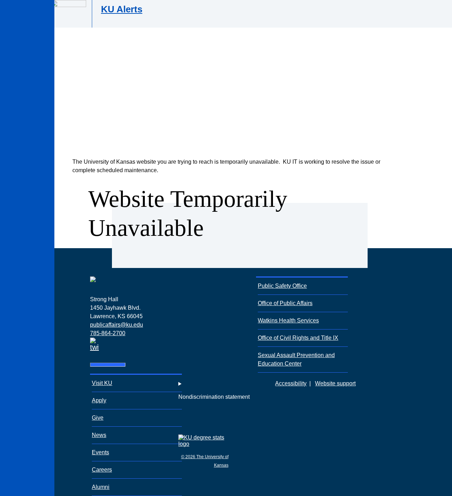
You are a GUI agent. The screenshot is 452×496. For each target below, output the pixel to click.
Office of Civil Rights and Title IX (298, 338)
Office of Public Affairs (285, 303)
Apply (99, 400)
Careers (102, 470)
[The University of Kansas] (93, 292)
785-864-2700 (107, 333)
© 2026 (188, 456)
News (99, 435)
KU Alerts (121, 9)
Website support (335, 383)
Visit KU (102, 383)
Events (100, 452)
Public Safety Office (282, 286)
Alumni (100, 487)
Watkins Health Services (288, 320)
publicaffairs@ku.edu (116, 325)
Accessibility (291, 383)
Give (97, 418)
